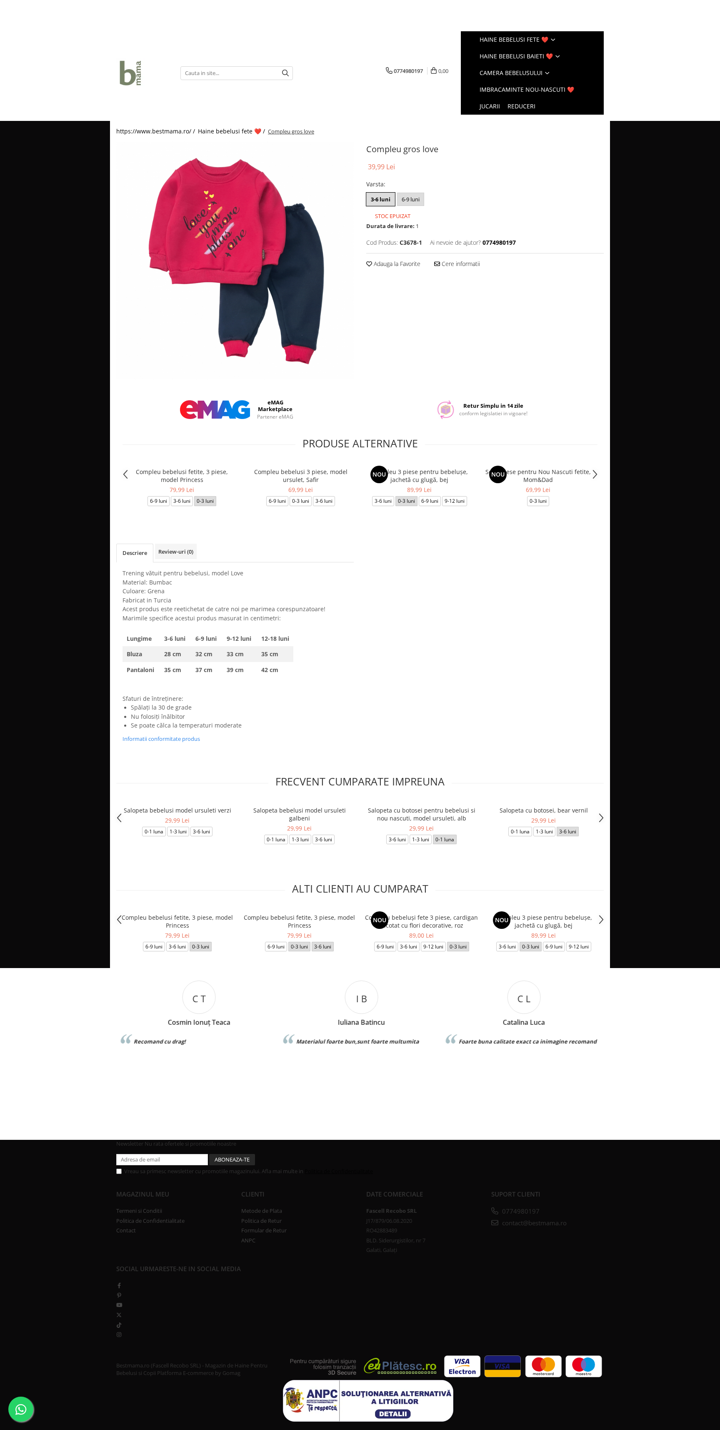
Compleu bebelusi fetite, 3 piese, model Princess (182, 476)
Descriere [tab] (134, 553)
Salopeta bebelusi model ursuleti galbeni (299, 814)
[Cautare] (285, 73)
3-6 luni (380, 199)
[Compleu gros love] (235, 260)
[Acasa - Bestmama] (142, 73)
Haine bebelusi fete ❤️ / (232, 131)
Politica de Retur (261, 1220)
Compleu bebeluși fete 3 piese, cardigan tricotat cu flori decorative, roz (421, 921)
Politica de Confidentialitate (339, 1171)
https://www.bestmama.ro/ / (156, 131)
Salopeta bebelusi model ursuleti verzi (177, 810)
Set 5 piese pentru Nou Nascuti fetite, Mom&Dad (538, 476)
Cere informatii (460, 264)
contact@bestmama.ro (533, 1223)
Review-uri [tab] (175, 551)
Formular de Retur (264, 1230)
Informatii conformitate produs (161, 739)
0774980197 (520, 1211)
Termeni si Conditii (139, 1210)
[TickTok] (119, 1325)
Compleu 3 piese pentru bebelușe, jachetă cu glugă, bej (419, 476)
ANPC (248, 1240)
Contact (126, 1230)
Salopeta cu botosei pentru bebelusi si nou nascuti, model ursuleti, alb (421, 814)
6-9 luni (411, 199)
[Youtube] (119, 1305)
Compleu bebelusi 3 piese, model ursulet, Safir (301, 476)
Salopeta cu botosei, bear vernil (544, 810)
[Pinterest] (119, 1295)
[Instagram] (119, 1334)
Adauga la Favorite (396, 264)
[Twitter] (119, 1315)
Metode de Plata (261, 1210)
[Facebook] (119, 1285)
